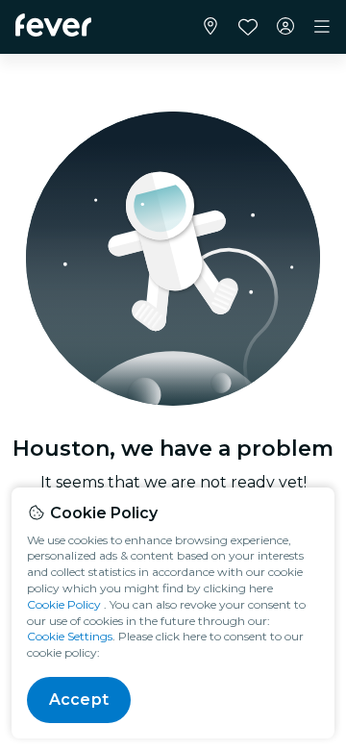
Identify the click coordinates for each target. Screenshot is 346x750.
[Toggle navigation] (322, 27)
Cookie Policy (64, 604)
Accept (79, 699)
